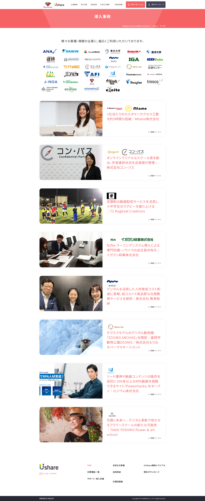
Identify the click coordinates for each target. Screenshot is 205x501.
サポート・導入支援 (95, 478)
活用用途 (94, 4)
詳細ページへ (155, 132)
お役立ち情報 (105, 4)
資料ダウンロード (158, 4)
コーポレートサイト (49, 473)
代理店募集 (119, 4)
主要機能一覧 (93, 472)
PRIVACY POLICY (47, 498)
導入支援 (84, 4)
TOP (89, 465)
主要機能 (74, 4)
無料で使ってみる (137, 4)
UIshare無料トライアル (154, 465)
